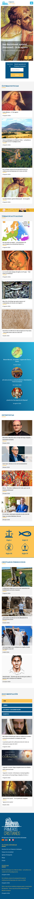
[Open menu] (31, 3)
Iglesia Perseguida (7, 855)
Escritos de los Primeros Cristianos (12, 849)
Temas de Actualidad (7, 852)
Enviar (17, 75)
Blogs (3, 857)
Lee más (6, 57)
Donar (3, 860)
